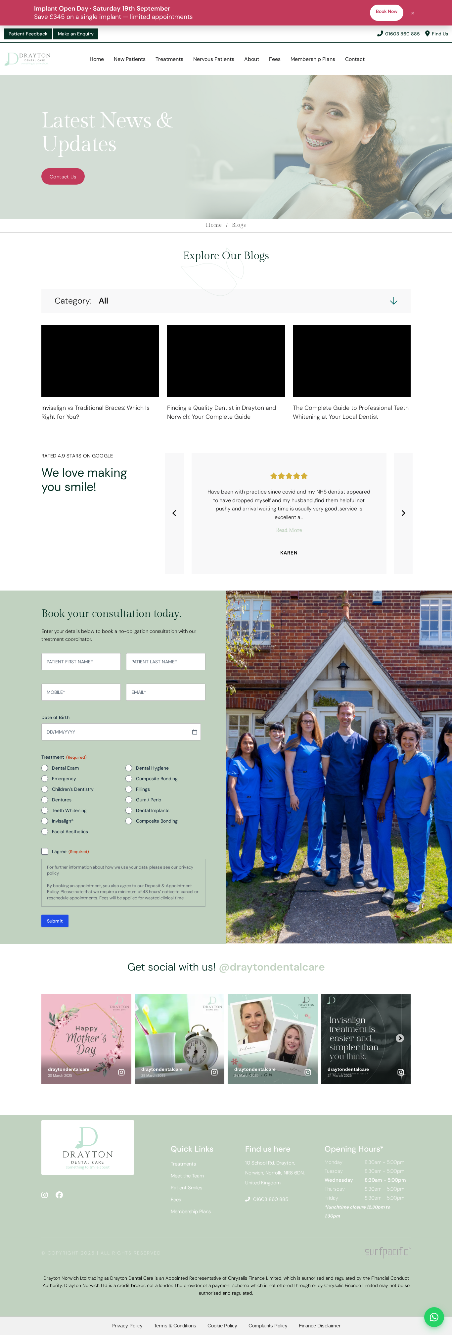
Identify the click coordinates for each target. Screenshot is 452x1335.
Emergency (64, 779)
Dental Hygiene (152, 768)
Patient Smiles (186, 1187)
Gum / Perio (148, 800)
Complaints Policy (268, 1325)
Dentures (61, 800)
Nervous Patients (213, 59)
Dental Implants (152, 810)
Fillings (143, 789)
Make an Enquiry (76, 34)
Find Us (440, 34)
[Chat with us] (434, 1317)
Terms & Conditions (175, 1325)
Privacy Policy (127, 1325)
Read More (289, 530)
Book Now (386, 11)
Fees (275, 59)
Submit (55, 921)
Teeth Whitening (69, 810)
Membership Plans (313, 59)
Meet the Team (187, 1175)
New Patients (130, 59)
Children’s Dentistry (73, 789)
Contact (355, 59)
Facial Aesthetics (70, 831)
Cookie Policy (222, 1325)
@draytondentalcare (272, 967)
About (251, 59)
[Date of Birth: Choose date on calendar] (194, 732)
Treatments (169, 59)
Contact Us (63, 176)
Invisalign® (62, 821)
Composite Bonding (157, 779)
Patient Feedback (28, 34)
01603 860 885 (402, 34)
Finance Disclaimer (319, 1325)
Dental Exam (65, 768)
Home (97, 59)
